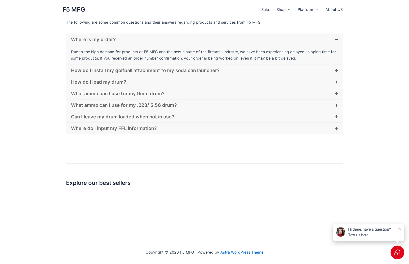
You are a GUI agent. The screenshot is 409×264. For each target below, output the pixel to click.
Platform (305, 9)
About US (334, 9)
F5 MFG (73, 9)
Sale (265, 9)
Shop (281, 9)
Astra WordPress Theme (241, 252)
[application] (288, 9)
